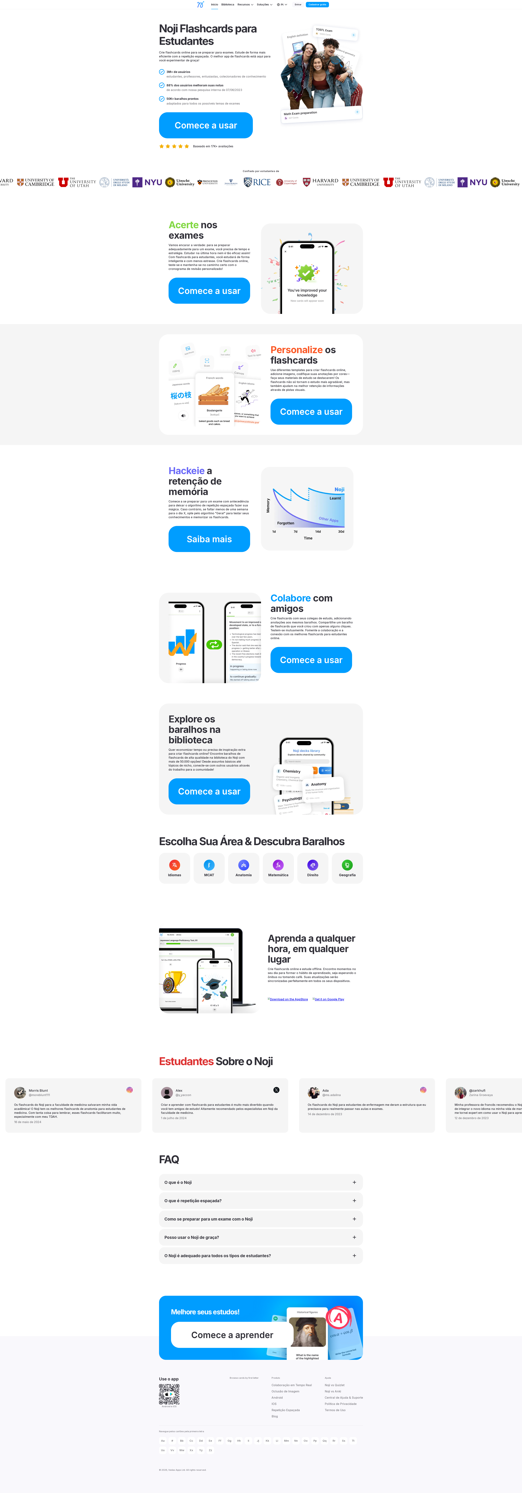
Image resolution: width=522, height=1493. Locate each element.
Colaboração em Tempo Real (292, 1385)
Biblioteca (227, 4)
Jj (258, 1440)
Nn (296, 1440)
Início (214, 4)
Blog (275, 1416)
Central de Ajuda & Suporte (344, 1397)
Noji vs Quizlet (334, 1385)
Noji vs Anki (333, 1391)
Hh (239, 1440)
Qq (325, 1440)
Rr (334, 1440)
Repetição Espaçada (286, 1410)
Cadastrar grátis (317, 4)
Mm (286, 1440)
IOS (274, 1404)
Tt (353, 1440)
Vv (172, 1450)
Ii (248, 1440)
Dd (201, 1440)
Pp (315, 1440)
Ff (220, 1440)
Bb (182, 1440)
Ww (181, 1450)
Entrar (298, 4)
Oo (305, 1440)
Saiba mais (209, 539)
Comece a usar (206, 125)
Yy (201, 1450)
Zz (210, 1450)
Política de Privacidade (341, 1404)
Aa (163, 1440)
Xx (191, 1450)
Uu (163, 1450)
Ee (210, 1440)
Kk (267, 1440)
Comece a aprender (232, 1335)
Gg (229, 1440)
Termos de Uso (335, 1410)
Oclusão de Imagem (285, 1391)
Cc (191, 1440)
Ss (343, 1440)
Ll (277, 1440)
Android (277, 1397)
